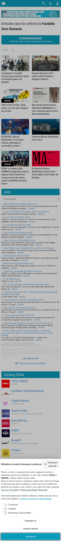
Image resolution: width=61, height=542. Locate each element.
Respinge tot (30, 520)
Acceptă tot (31, 536)
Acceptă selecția (30, 528)
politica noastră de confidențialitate (35, 498)
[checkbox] (9, 504)
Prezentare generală (53, 464)
